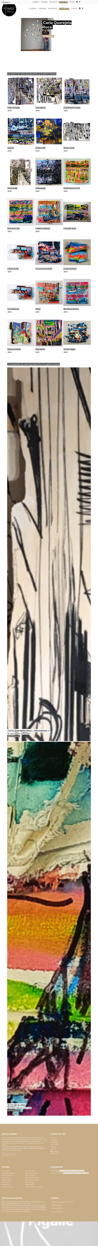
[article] (21, 94)
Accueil (53, 1138)
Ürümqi (13, 1155)
